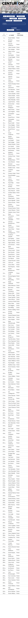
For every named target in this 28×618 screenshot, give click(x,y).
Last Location (20, 34)
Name (12, 35)
